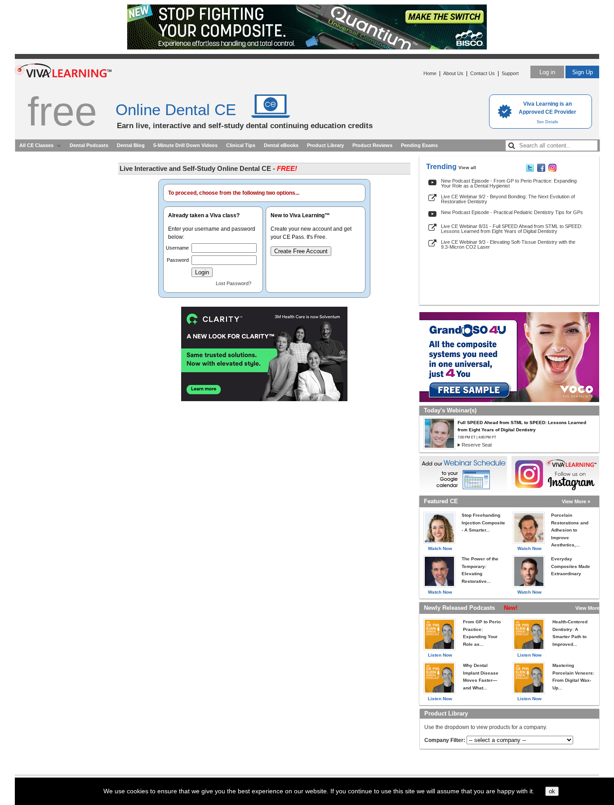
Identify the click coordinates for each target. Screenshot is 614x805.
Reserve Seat (477, 444)
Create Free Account (301, 251)
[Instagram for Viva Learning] (555, 474)
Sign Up (582, 72)
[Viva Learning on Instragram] (552, 170)
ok (552, 791)
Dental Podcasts (89, 145)
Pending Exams (419, 145)
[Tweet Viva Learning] (530, 170)
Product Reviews (372, 145)
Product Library (325, 145)
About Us (453, 73)
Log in (547, 72)
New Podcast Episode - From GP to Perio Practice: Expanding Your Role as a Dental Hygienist (509, 183)
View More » (576, 501)
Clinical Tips (240, 145)
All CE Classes (36, 145)
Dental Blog (131, 145)
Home (429, 73)
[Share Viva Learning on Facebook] (541, 170)
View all (467, 167)
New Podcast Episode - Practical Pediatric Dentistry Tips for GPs (512, 212)
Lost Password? (233, 283)
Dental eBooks (281, 145)
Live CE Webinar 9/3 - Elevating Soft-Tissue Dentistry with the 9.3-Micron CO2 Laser (508, 244)
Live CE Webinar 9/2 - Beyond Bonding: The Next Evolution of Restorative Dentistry (508, 199)
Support (510, 73)
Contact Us (482, 73)
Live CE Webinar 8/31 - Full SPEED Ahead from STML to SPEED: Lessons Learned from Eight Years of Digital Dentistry (512, 229)
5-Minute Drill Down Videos (185, 145)
